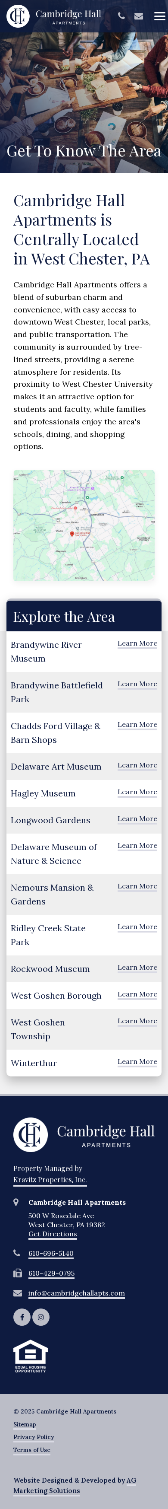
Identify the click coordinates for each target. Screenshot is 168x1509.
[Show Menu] (159, 16)
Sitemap (24, 1424)
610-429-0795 (51, 1273)
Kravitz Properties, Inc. (50, 1179)
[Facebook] (22, 1317)
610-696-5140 (51, 1253)
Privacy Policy (33, 1437)
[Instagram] (41, 1317)
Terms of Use (31, 1450)
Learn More (137, 643)
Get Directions (52, 1233)
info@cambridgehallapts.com (76, 1293)
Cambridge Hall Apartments (54, 16)
